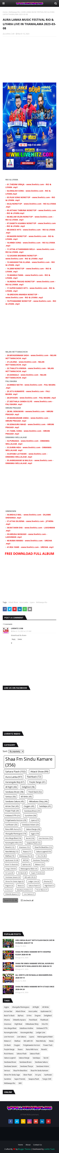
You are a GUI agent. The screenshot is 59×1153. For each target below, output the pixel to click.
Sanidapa (36, 1058)
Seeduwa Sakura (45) (14, 801)
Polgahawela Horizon (31, 1045)
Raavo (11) (27, 851)
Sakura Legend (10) (43, 851)
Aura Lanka (23, 602)
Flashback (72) (34, 776)
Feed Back (33, 1020)
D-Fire (29, 1015)
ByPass (20, 1015)
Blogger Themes (24, 1149)
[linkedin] (42, 1121)
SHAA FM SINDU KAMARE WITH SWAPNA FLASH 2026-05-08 (33, 953)
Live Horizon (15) (45, 838)
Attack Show (13, 602)
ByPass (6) (26, 864)
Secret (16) (30, 838)
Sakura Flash (35, 1053)
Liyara (32, 602)
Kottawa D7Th (42, 1028)
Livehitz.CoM (9, 34)
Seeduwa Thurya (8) (40, 860)
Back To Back (9, 1015)
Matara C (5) (39, 864)
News (51, 1041)
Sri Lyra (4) (9, 873)
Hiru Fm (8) (41, 856)
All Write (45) (26, 796)
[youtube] (36, 1121)
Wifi (20, 1083)
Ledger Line (40, 1032)
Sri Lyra (38, 1075)
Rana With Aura (32, 1049)
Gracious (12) (24, 847)
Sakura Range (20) (33, 829)
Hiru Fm (45, 1024)
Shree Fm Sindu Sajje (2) (14, 881)
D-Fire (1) (8, 890)
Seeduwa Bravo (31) (32, 811)
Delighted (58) (28, 786)
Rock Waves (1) (41, 890)
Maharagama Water (45, 1037)
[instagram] (29, 1121)
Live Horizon (9, 1037)
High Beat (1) (49, 886)
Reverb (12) (9, 847)
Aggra (6, 1007)
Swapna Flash (34, 1079)
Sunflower (48, 1075)
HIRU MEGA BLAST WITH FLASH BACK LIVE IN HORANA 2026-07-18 (34, 941)
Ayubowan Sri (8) (11, 860)
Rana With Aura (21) (13, 829)
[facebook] (10, 1121)
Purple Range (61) (37, 782)
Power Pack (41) (12, 811)
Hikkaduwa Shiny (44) (38, 801)
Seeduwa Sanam (10, 1066)
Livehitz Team (49, 1149)
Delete (20, 639)
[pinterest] (48, 1121)
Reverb (44, 1049)
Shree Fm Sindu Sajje (12, 1075)
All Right (36, 1007)
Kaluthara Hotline (26, 1028)
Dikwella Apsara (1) (12, 894)
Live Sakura (21, 1037)
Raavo (20, 1049)
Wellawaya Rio (14, 12)
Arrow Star (8, 1011)
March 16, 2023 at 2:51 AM (22, 631)
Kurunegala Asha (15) (13, 843)
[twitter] (17, 1121)
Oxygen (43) (29, 806)
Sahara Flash (21, 1053)
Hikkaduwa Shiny (32, 1024)
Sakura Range (24, 1058)
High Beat (18, 1024)
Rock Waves (8, 1053)
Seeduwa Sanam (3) (12, 877)
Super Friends (19, 1079)
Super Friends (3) (37, 873)
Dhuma (7, 1020)
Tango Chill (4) (10, 869)
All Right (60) (11, 786)
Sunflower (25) (11, 825)
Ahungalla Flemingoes (20, 1007)
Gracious (7, 1024)
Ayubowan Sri (46, 1011)
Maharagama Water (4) (29, 869)
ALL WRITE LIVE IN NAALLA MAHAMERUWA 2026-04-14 (33, 976)
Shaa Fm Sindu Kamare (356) (28, 762)
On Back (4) (22, 873)
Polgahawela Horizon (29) (15, 820)
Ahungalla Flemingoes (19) (15, 834)
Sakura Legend (10, 1058)
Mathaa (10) (9, 856)
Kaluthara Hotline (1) (24, 890)
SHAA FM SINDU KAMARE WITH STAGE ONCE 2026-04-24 (34, 988)
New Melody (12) (11, 851)
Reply (13, 639)
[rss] (23, 1121)
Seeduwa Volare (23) (30, 825)
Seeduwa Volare (42, 1066)
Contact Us (37, 1145)
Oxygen (17, 1045)
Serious (7, 1070)
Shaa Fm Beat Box (20, 1070)
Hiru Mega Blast (10, 1028)
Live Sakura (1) (29, 894)
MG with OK (28, 1041)
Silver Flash (27, 1075)
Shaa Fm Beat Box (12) (43, 847)
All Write (45, 1007)
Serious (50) (10, 796)
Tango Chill (46, 1079)
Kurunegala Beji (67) (14, 782)
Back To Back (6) (11, 864)
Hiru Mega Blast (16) (13, 838)
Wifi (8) (25, 860)
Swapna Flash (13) (33, 843)
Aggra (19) (35, 834)
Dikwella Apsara (19, 1020)
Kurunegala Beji (27, 1032)
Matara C (7, 1041)
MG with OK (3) (30, 877)
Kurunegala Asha (10, 1032)
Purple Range (9, 1049)
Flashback (44, 1020)
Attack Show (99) (39, 771)
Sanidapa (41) (45, 806)
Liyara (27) (35, 820)
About (28, 1145)
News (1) (21, 886)
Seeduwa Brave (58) (14, 791)
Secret (45, 1058)
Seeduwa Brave (10, 1062)
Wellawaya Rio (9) (26, 856)
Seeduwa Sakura (41, 1062)
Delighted (48, 1015)
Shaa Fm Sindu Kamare (39, 1070)
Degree (38, 1015)
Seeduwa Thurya (26, 1066)
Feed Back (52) (35, 792)
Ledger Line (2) (33, 881)
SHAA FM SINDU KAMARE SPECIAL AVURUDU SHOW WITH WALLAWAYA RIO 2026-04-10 (34, 964)
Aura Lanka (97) (13, 776)
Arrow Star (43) (12, 806)
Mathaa (17, 1041)
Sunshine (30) (30, 815)
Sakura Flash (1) (34, 886)
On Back (7, 1045)
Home (5, 12)
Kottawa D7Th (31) (12, 815)
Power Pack (47, 1045)
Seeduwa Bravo (25, 1062)
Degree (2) (9, 886)
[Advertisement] (29, 58)
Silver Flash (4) (47, 869)
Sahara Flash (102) (15, 771)
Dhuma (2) (47, 881)
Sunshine (7, 1079)
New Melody (41, 1041)
